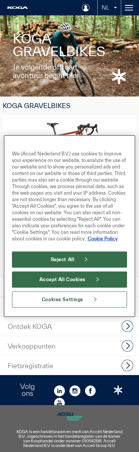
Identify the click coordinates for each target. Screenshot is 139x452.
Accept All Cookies (62, 279)
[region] (69, 226)
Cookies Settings (62, 299)
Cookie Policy (103, 238)
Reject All (63, 259)
